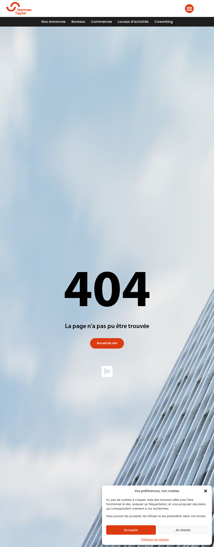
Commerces (101, 21)
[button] (206, 491)
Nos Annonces (53, 21)
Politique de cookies (155, 539)
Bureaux (78, 21)
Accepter (131, 530)
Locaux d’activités (133, 21)
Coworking (163, 21)
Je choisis (182, 530)
